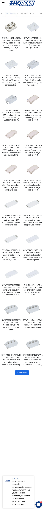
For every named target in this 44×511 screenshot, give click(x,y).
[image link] (22, 3)
